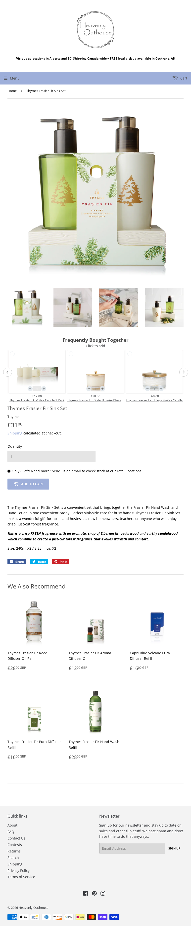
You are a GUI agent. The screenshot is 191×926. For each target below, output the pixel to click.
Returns (14, 851)
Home (12, 90)
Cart (183, 78)
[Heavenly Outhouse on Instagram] (102, 894)
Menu (15, 78)
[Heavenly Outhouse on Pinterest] (94, 894)
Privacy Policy (18, 870)
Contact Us (16, 838)
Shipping (14, 433)
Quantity (14, 446)
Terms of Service (21, 876)
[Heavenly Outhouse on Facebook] (85, 894)
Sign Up (174, 848)
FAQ (10, 831)
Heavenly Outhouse (33, 907)
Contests (14, 844)
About (12, 825)
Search (13, 857)
